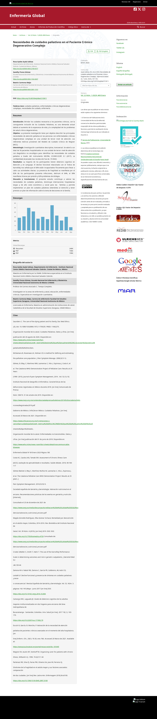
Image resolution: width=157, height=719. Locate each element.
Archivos (23, 27)
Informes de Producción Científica (51, 27)
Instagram (120, 52)
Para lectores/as (121, 100)
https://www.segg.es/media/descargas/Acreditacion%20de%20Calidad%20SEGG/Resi (45, 508)
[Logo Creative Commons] (87, 186)
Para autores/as (121, 103)
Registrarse (137, 2)
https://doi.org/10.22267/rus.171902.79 (28, 620)
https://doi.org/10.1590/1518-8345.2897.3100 (30, 680)
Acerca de (85, 27)
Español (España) (123, 71)
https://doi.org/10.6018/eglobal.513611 (32, 98)
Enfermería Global (27, 15)
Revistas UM (126, 2)
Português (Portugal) (124, 74)
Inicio (15, 35)
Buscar (142, 27)
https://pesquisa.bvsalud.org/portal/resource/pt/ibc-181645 (36, 647)
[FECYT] (130, 151)
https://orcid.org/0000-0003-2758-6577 (25, 69)
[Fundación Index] (130, 180)
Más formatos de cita (89, 85)
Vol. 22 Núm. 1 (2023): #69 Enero (39, 35)
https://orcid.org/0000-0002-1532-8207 (25, 79)
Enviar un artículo (124, 85)
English (119, 67)
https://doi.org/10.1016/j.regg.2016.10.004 (29, 594)
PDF (91, 51)
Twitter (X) (120, 48)
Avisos (32, 27)
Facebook (120, 43)
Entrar (145, 2)
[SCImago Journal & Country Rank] (130, 121)
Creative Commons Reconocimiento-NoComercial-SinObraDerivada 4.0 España (91, 157)
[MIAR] (126, 293)
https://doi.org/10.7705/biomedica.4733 (28, 536)
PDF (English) (103, 51)
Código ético (73, 27)
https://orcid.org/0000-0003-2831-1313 (25, 89)
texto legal (104, 159)
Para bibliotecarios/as (123, 107)
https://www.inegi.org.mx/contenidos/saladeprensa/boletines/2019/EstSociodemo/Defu (46, 400)
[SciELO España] (127, 204)
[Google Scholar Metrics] (130, 274)
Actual (13, 27)
